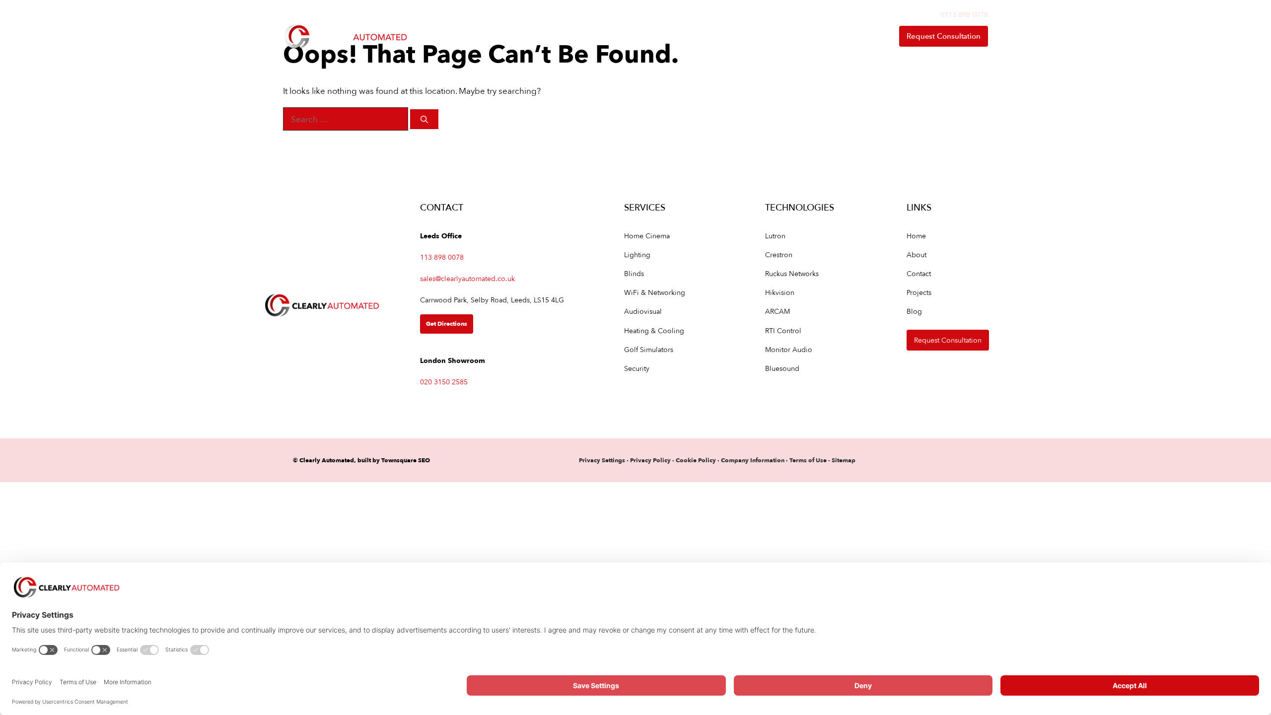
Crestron (778, 254)
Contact (860, 36)
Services (631, 36)
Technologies (714, 36)
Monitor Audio (788, 349)
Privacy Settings (602, 460)
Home (580, 36)
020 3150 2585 (444, 381)
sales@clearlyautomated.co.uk (467, 278)
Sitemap (843, 460)
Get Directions (446, 323)
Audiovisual (643, 311)
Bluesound (782, 368)
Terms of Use (808, 460)
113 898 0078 (442, 257)
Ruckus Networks (792, 273)
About (793, 36)
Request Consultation (944, 36)
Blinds (634, 273)
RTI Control (783, 330)
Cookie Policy (696, 460)
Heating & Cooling (654, 330)
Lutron (775, 235)
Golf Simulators (648, 349)
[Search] (424, 119)
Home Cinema (647, 235)
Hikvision (779, 292)
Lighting (637, 254)
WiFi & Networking (654, 292)
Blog (914, 311)
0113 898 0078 (964, 14)
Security (636, 368)
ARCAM (777, 311)
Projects (919, 292)
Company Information (752, 460)
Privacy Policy (651, 460)
